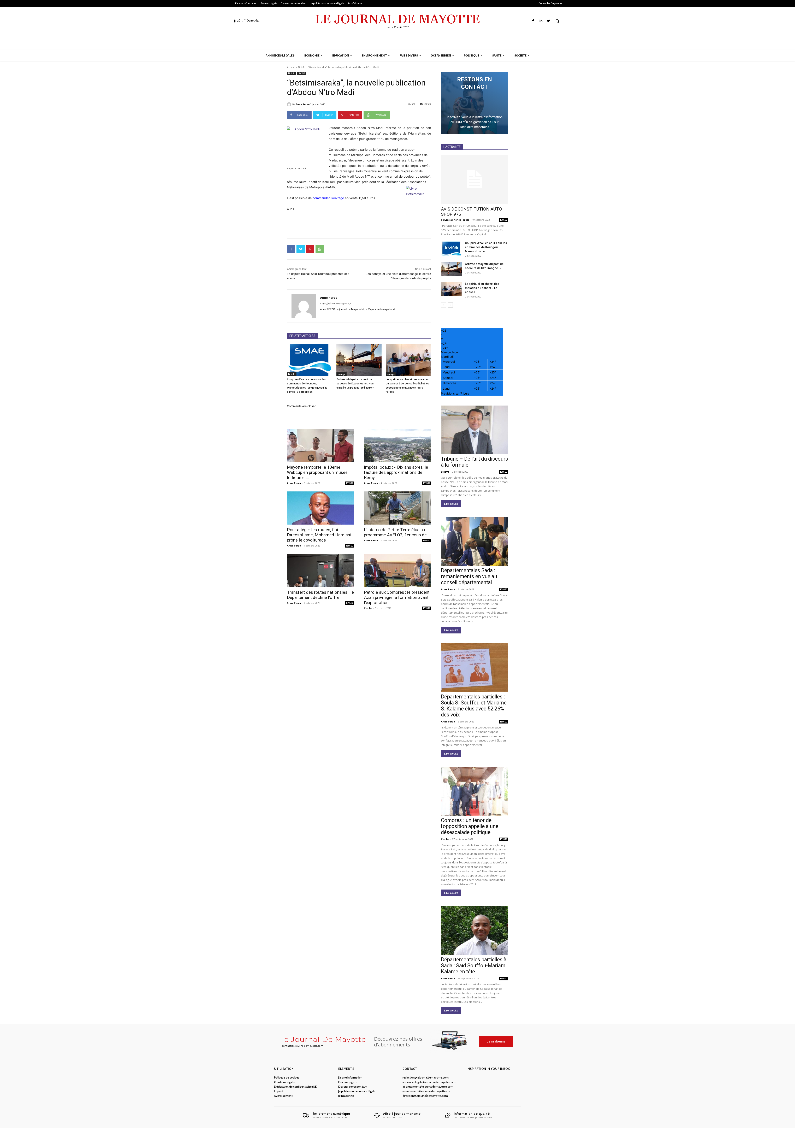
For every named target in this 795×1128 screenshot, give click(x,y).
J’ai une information (350, 1077)
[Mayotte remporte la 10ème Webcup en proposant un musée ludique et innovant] (320, 445)
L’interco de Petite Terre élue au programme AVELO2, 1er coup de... (397, 532)
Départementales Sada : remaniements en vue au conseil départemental (469, 576)
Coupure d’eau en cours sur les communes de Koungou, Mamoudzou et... (486, 247)
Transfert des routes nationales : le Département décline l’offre (320, 595)
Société (301, 73)
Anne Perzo (303, 104)
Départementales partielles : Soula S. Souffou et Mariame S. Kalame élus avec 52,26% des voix (474, 706)
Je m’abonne (346, 1096)
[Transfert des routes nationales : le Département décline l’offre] (320, 570)
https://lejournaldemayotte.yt (336, 303)
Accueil (291, 67)
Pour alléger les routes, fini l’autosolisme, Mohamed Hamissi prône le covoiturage (319, 535)
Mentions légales (284, 1082)
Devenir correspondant (352, 1086)
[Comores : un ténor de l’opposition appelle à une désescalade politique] (474, 791)
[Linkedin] (541, 21)
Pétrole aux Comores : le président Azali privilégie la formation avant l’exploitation (397, 597)
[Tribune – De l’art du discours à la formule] (474, 430)
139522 (349, 483)
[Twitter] (548, 21)
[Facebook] (533, 21)
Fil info (302, 67)
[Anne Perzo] (289, 104)
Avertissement (283, 1096)
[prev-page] (443, 305)
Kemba (368, 608)
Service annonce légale (455, 219)
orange (341, 374)
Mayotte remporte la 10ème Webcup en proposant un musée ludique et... (317, 472)
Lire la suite (451, 503)
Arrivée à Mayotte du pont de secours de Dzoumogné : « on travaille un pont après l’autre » (355, 383)
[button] (557, 21)
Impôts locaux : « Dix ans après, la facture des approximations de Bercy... (396, 472)
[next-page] (450, 305)
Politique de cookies (286, 1077)
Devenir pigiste (347, 1082)
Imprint (278, 1091)
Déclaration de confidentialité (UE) (295, 1086)
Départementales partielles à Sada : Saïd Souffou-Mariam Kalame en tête (473, 966)
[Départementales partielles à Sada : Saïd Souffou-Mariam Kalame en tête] (474, 930)
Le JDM (445, 471)
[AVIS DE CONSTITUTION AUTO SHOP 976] (474, 179)
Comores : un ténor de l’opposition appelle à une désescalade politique (469, 826)
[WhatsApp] (320, 249)
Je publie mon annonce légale (356, 1091)
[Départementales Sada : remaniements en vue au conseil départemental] (474, 541)
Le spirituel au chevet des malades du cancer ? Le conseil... (482, 288)
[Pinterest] (310, 249)
